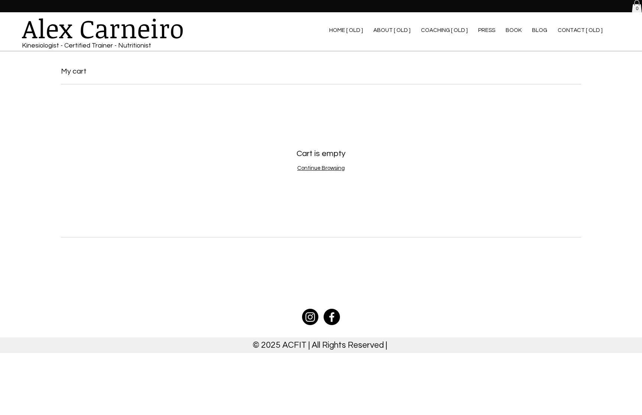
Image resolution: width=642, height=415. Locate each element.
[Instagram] (310, 317)
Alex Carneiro (103, 28)
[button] (637, 6)
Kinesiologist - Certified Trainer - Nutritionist (86, 45)
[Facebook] (332, 317)
